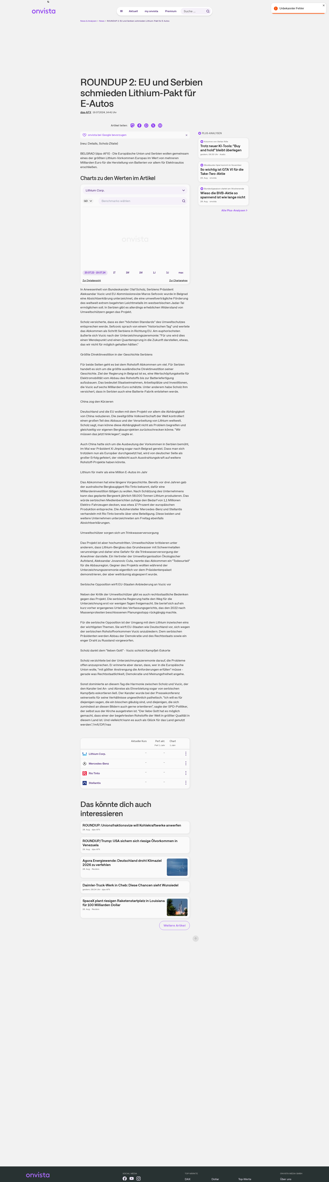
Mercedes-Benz (99, 763)
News (101, 21)
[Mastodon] (132, 126)
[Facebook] (139, 126)
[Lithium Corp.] (85, 754)
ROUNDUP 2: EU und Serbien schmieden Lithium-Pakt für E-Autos (138, 21)
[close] (324, 5)
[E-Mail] (160, 126)
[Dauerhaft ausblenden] (186, 134)
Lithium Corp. (97, 754)
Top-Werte (244, 1179)
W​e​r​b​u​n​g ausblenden (194, 46)
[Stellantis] (85, 783)
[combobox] (143, 201)
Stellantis (95, 783)
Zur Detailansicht (92, 280)
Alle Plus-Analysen (233, 210)
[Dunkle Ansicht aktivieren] (48, 1)
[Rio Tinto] (85, 773)
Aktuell (133, 11)
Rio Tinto (94, 773)
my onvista (151, 11)
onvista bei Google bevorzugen (107, 135)
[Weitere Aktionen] (185, 753)
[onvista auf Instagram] (138, 1179)
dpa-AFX (85, 112)
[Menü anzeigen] (121, 11)
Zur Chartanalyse (178, 280)
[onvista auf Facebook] (125, 1179)
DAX (187, 1179)
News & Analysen (88, 21)
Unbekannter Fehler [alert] (291, 8)
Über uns (285, 1179)
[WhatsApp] (146, 126)
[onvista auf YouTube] (132, 1179)
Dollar (215, 1179)
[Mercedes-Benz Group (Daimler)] (85, 763)
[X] (153, 126)
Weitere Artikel (174, 925)
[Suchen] (208, 11)
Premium (171, 11)
